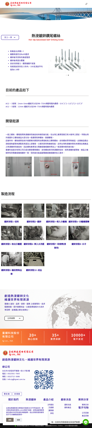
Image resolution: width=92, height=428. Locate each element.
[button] (50, 60)
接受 (9, 420)
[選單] (86, 4)
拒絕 (18, 420)
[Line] (86, 422)
